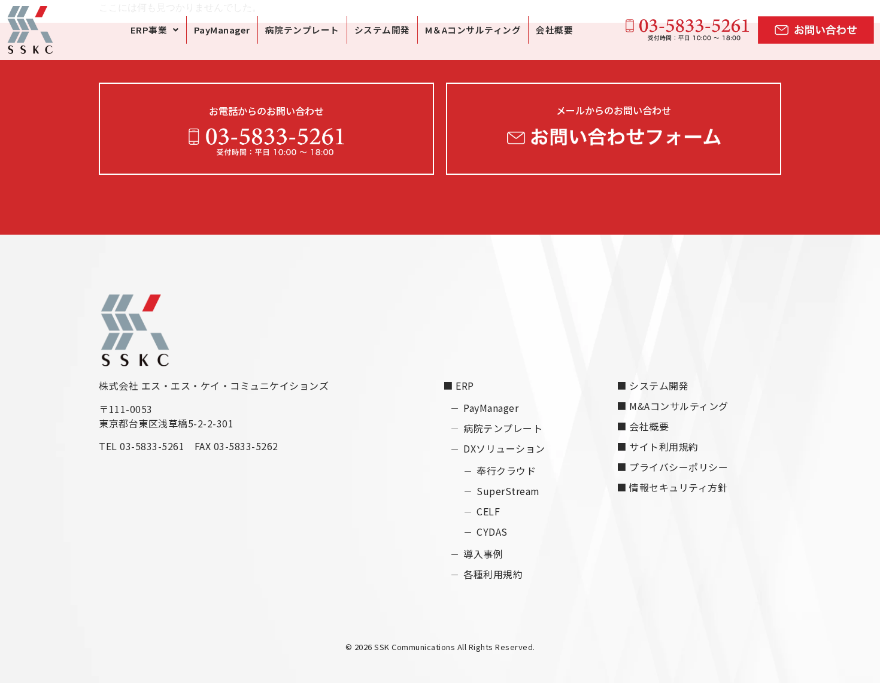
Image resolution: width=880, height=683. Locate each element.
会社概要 (554, 29)
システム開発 (382, 29)
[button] (154, 30)
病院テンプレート (302, 29)
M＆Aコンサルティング (473, 29)
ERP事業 (149, 29)
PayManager (222, 29)
